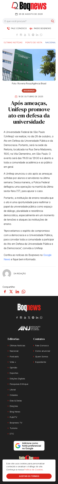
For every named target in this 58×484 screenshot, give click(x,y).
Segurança (29, 91)
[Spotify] (33, 35)
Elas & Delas (16, 400)
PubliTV (13, 417)
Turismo (13, 428)
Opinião (13, 367)
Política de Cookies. (33, 469)
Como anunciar (42, 351)
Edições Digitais (17, 378)
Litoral (13, 389)
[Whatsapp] (41, 35)
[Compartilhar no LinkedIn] (17, 291)
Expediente (40, 362)
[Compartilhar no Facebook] (4, 291)
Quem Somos (41, 356)
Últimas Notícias (13, 42)
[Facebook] (17, 35)
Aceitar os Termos (29, 476)
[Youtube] (25, 35)
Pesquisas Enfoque (19, 384)
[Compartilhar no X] (11, 291)
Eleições (14, 406)
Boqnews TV (16, 422)
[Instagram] (21, 35)
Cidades (14, 395)
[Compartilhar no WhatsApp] (23, 291)
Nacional (50, 42)
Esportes (14, 373)
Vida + (13, 362)
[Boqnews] (29, 6)
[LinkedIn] (37, 35)
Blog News (15, 411)
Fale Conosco (42, 345)
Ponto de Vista (33, 42)
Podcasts (14, 356)
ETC (12, 433)
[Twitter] (29, 35)
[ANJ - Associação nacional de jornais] (29, 328)
